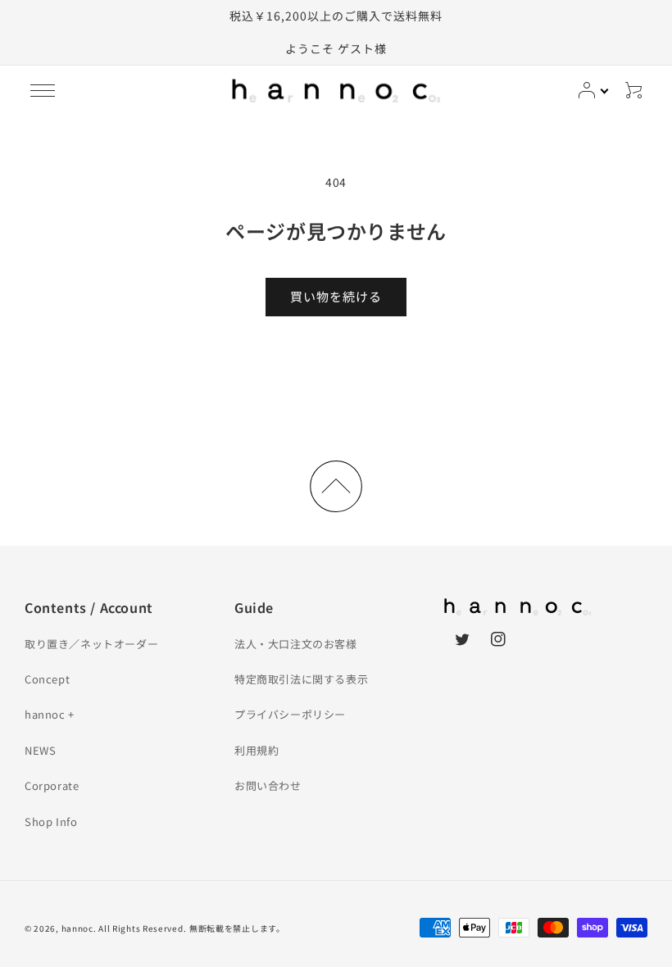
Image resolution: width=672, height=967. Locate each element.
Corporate (52, 785)
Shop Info (51, 821)
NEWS (40, 750)
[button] (43, 90)
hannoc (77, 928)
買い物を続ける (336, 296)
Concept (47, 679)
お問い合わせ (268, 785)
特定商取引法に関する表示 (301, 679)
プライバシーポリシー (290, 714)
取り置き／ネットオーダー (91, 643)
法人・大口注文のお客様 (295, 643)
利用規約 (256, 750)
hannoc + (50, 714)
